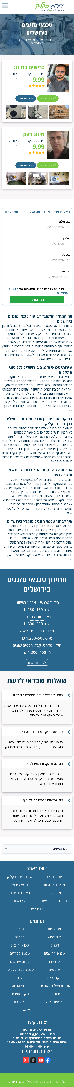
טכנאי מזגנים (19, 945)
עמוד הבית (54, 876)
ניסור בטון (54, 993)
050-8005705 (26, 165)
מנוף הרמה (20, 985)
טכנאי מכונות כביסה (20, 969)
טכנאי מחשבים (54, 953)
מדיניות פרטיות (54, 884)
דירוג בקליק (48, 40)
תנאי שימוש (20, 884)
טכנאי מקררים (20, 953)
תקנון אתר (54, 892)
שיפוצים (54, 969)
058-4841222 (32, 1030)
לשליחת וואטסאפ (48, 98)
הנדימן (54, 945)
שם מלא (64, 221)
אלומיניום (54, 929)
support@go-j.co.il (33, 1034)
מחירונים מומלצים (54, 901)
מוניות (54, 1010)
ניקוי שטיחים (20, 993)
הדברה (20, 937)
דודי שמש (54, 937)
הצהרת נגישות (19, 892)
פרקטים (19, 1002)
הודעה (66, 271)
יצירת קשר (37, 909)
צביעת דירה (54, 1002)
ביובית (19, 929)
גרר (19, 977)
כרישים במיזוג (29, 67)
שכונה (66, 254)
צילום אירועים (19, 961)
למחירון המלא (37, 662)
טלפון (66, 238)
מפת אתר (19, 901)
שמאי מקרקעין (19, 1010)
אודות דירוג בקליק (19, 876)
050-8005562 (26, 98)
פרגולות (54, 961)
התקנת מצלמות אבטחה (54, 985)
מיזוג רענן (33, 134)
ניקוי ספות (54, 977)
